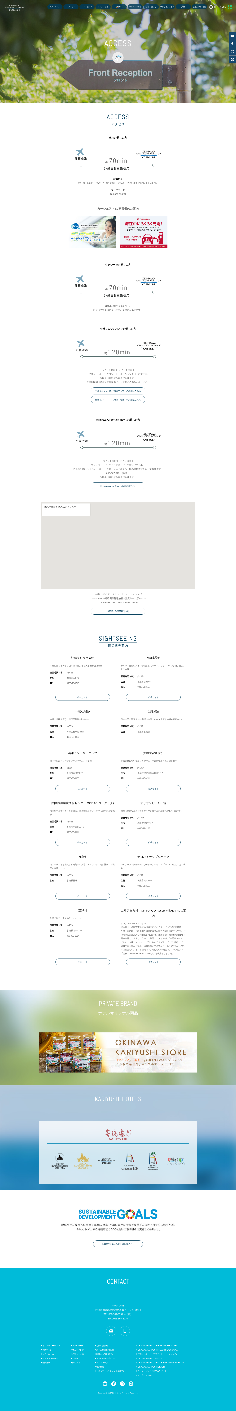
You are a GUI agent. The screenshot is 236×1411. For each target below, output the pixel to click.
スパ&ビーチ (77, 1345)
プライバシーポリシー (106, 1358)
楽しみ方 (76, 1362)
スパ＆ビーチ (87, 7)
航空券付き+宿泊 (199, 7)
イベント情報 (103, 7)
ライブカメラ (151, 7)
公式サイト (82, 697)
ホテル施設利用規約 (105, 1350)
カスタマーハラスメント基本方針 (110, 1371)
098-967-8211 (143, 778)
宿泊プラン (47, 1350)
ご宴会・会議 (78, 1354)
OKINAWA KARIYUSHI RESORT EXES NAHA (157, 1345)
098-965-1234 (73, 936)
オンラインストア (167, 7)
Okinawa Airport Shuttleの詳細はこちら (118, 486)
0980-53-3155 (143, 687)
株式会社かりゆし (145, 1375)
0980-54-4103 (143, 828)
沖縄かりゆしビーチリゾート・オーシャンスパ (157, 1354)
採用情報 (100, 1367)
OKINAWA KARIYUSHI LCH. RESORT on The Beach (160, 1362)
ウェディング (78, 1350)
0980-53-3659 (143, 886)
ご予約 (183, 7)
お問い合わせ (102, 1345)
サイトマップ (102, 1362)
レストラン (71, 7)
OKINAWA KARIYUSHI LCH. (149, 1358)
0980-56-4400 (73, 737)
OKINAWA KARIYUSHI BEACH (151, 1367)
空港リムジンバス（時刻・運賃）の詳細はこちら (118, 399)
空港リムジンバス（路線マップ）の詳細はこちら (118, 391)
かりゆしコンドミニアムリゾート (152, 1371)
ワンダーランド (135, 7)
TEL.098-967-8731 (118, 1314)
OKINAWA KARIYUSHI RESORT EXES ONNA (157, 1350)
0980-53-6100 (73, 778)
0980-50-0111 (73, 832)
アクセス (76, 1358)
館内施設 (46, 1362)
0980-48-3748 (73, 683)
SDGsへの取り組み (104, 1354)
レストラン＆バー (50, 1358)
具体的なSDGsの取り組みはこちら (118, 1244)
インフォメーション (51, 1345)
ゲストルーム (55, 7)
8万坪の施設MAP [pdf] (118, 611)
